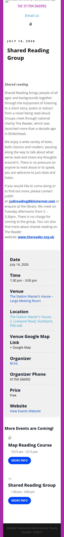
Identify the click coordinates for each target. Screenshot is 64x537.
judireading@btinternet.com (32, 201)
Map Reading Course (30, 445)
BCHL (14, 363)
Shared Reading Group (32, 485)
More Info (19, 460)
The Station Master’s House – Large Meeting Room (31, 298)
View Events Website (25, 411)
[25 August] (10, 479)
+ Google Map (20, 347)
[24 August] (10, 438)
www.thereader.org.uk (36, 237)
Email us (32, 15)
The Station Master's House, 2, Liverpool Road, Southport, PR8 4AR (31, 321)
